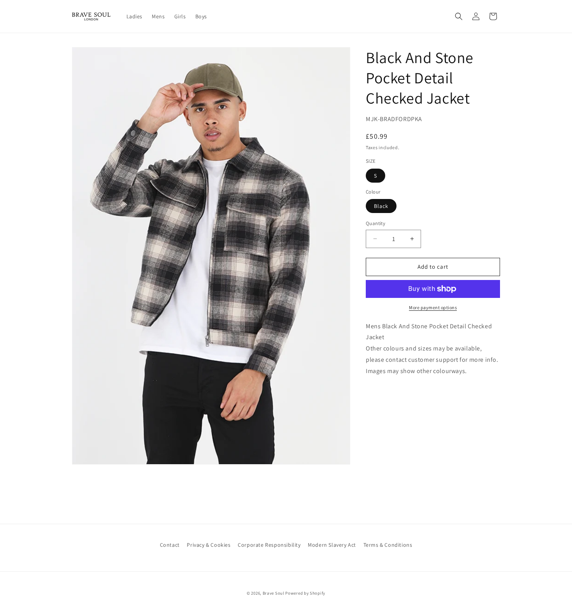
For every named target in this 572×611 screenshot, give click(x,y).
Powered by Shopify (305, 593)
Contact (170, 544)
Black (381, 206)
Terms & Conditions (387, 544)
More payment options (433, 307)
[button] (458, 16)
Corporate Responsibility (269, 544)
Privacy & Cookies (208, 544)
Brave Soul (273, 593)
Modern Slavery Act (332, 544)
